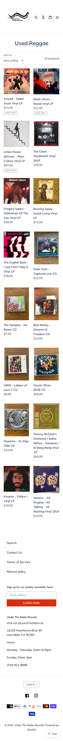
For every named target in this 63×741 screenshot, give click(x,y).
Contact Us (14, 552)
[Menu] (57, 17)
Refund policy (16, 572)
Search (12, 543)
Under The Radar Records (29, 725)
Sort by (8, 55)
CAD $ (30, 684)
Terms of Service (18, 562)
